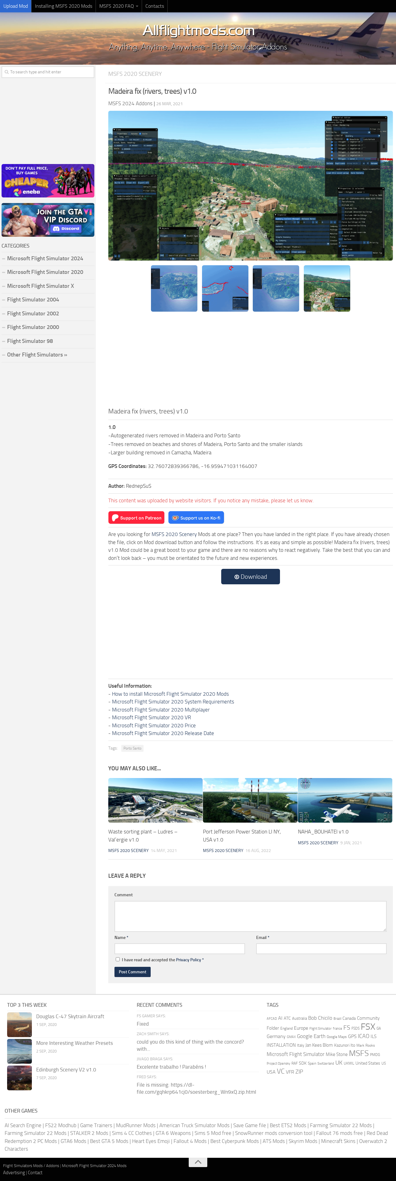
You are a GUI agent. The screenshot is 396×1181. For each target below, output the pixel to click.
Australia (299, 1018)
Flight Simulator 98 (30, 341)
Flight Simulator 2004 (33, 299)
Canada (349, 1018)
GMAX (291, 1037)
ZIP (299, 1071)
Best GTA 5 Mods (109, 1141)
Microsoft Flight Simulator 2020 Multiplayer (161, 710)
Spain (312, 1063)
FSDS (355, 1028)
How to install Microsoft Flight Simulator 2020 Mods (170, 694)
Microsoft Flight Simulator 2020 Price (154, 725)
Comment (123, 895)
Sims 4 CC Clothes (132, 1133)
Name (121, 937)
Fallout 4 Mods (190, 1141)
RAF (294, 1063)
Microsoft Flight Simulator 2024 (45, 258)
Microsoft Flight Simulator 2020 (45, 272)
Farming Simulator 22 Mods (341, 1125)
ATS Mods (274, 1141)
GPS (352, 1036)
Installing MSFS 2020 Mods (63, 6)
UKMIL (349, 1063)
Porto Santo (132, 748)
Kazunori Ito (344, 1045)
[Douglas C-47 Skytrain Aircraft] (19, 1024)
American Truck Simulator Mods (194, 1125)
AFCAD (272, 1019)
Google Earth (311, 1036)
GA (379, 1028)
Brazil (337, 1019)
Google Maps (337, 1037)
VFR (290, 1072)
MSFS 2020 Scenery (135, 73)
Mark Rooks (365, 1045)
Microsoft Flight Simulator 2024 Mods (94, 1165)
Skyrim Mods (303, 1141)
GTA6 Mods (73, 1141)
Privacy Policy (188, 960)
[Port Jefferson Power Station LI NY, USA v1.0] (250, 800)
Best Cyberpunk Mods (234, 1141)
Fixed (143, 1024)
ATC (287, 1018)
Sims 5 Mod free (213, 1133)
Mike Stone (337, 1054)
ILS (374, 1036)
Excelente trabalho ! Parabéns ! (171, 1067)
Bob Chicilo (320, 1018)
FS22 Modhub (60, 1125)
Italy (300, 1045)
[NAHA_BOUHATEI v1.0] (345, 800)
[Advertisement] (250, 360)
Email (262, 937)
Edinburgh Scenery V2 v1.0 (66, 1069)
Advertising (14, 1172)
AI (280, 1018)
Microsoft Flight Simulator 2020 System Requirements (173, 702)
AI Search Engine (23, 1125)
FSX (368, 1026)
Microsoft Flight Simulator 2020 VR (151, 717)
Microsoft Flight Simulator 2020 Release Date (163, 733)
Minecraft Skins (338, 1141)
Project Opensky (278, 1064)
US (383, 1063)
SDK (303, 1063)
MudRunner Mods (136, 1125)
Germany (276, 1036)
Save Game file (249, 1125)
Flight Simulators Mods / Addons (31, 1165)
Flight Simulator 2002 (33, 313)
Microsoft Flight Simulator (296, 1054)
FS (346, 1027)
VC (281, 1071)
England (286, 1028)
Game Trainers (96, 1125)
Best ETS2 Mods (288, 1125)
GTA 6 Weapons (173, 1133)
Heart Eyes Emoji (151, 1141)
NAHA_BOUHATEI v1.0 (323, 831)
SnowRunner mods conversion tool (273, 1133)
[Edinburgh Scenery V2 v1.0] (19, 1078)
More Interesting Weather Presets (74, 1043)
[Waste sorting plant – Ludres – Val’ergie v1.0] (155, 800)
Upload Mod (15, 6)
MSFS (359, 1053)
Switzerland (325, 1064)
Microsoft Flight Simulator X (40, 286)
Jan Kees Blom (319, 1045)
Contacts (154, 6)
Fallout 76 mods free (339, 1133)
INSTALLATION (281, 1045)
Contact (35, 1172)
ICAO (363, 1036)
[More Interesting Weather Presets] (19, 1051)
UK (338, 1062)
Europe (301, 1028)
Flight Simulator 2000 (33, 327)
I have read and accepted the (163, 960)
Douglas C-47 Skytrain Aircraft (70, 1016)
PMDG (375, 1055)
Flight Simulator (320, 1029)
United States (367, 1063)
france (337, 1028)
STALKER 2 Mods (89, 1133)
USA (271, 1072)
